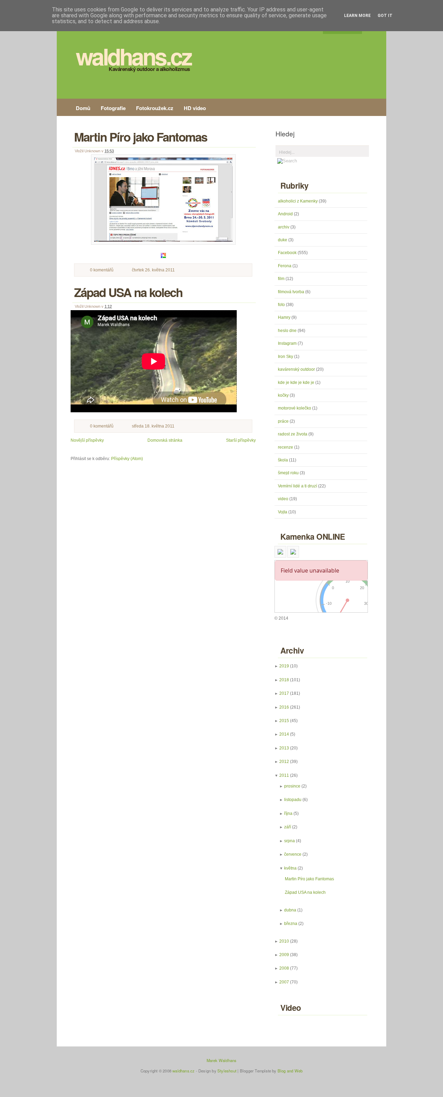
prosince (292, 786)
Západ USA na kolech (128, 292)
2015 (284, 720)
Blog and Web (290, 1070)
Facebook (288, 252)
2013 (284, 748)
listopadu (292, 799)
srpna (289, 840)
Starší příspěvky (241, 440)
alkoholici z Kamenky (298, 201)
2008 (284, 968)
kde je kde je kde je (296, 382)
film (282, 278)
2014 (284, 734)
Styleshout (226, 1070)
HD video (195, 108)
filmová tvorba (291, 291)
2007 (284, 982)
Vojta (283, 512)
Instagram (288, 343)
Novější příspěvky (87, 440)
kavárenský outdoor (297, 369)
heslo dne (288, 330)
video (283, 498)
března (290, 923)
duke (283, 239)
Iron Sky (286, 356)
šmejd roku (289, 472)
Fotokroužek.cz (154, 108)
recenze (286, 447)
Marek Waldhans (222, 1060)
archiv (284, 227)
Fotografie (113, 108)
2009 (284, 954)
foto (282, 304)
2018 (284, 679)
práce (284, 421)
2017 (284, 693)
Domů (83, 108)
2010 (284, 941)
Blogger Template (255, 1070)
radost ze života (293, 434)
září (287, 827)
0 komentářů (102, 270)
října (288, 813)
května (290, 868)
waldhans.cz (133, 56)
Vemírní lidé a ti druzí (298, 486)
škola (283, 460)
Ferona (285, 265)
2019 (284, 666)
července (292, 854)
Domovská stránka (164, 440)
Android (286, 214)
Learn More (357, 15)
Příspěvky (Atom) (127, 458)
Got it (385, 15)
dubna (290, 910)
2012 (284, 761)
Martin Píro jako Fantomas (140, 136)
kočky (284, 395)
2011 (284, 775)
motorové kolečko (295, 408)
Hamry (284, 317)
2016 (284, 707)
